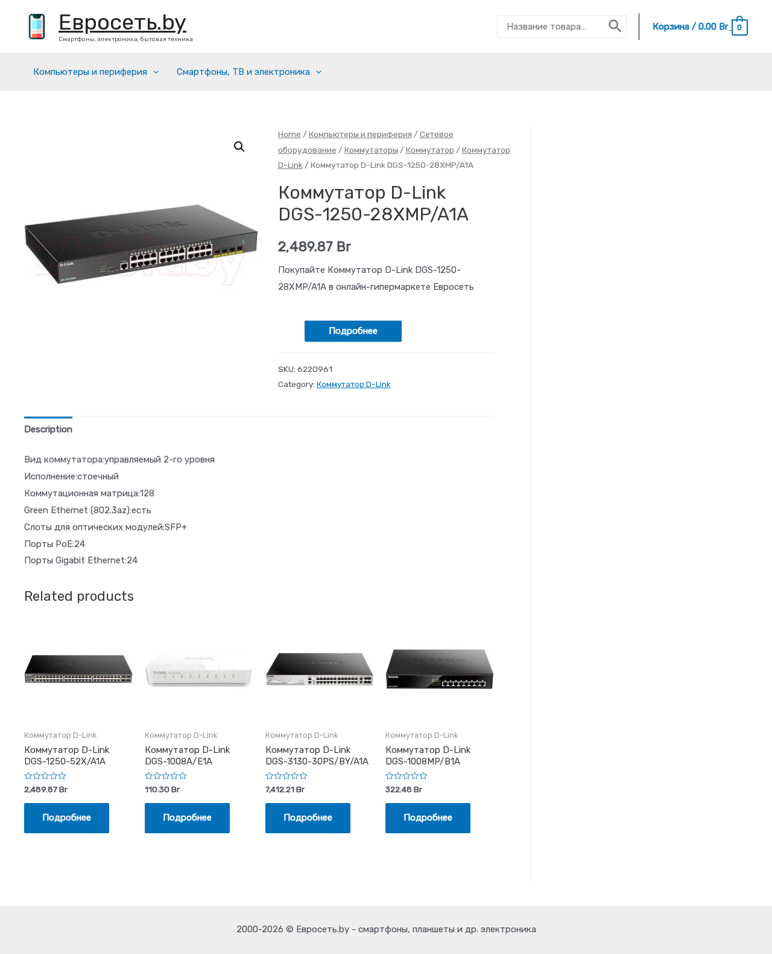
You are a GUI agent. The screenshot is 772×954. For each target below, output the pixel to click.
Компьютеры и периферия (90, 71)
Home (289, 134)
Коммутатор (430, 150)
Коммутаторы (371, 150)
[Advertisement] (657, 333)
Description (48, 429)
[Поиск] (616, 26)
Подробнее (353, 330)
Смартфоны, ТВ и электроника (243, 71)
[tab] (48, 430)
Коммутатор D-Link (354, 384)
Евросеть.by (122, 22)
